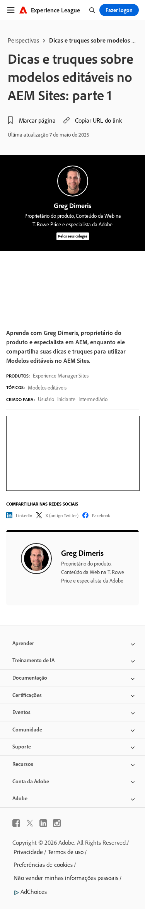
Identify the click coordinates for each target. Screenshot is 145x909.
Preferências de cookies (43, 864)
